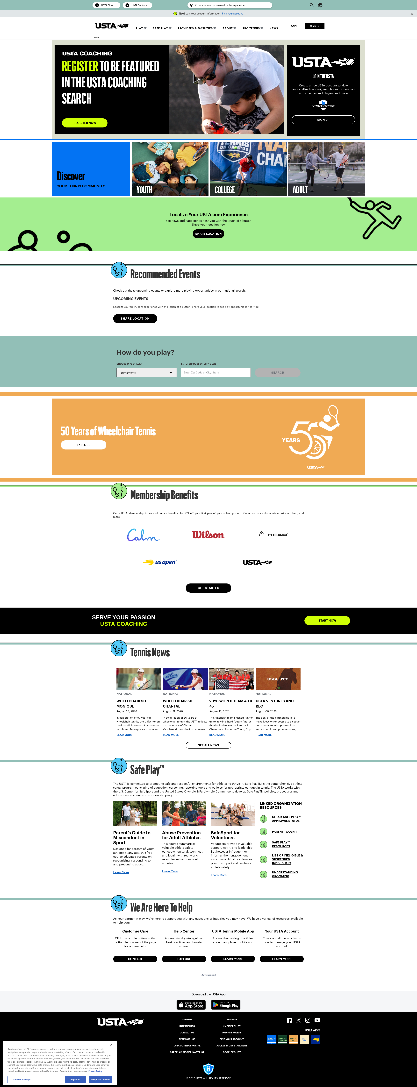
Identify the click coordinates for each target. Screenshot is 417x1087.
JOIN (294, 26)
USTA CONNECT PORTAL (187, 1045)
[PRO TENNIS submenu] (261, 28)
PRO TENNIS (251, 28)
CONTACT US (187, 1032)
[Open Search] (312, 5)
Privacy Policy (95, 1071)
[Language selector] (320, 5)
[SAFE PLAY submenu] (170, 28)
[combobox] (216, 372)
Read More (124, 735)
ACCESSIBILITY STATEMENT (231, 1045)
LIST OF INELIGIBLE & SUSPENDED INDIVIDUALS (287, 859)
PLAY (139, 28)
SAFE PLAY (160, 28)
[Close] (111, 1044)
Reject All (75, 1079)
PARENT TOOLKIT (284, 832)
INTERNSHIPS (187, 1026)
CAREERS (187, 1019)
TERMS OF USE (187, 1039)
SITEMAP (232, 1019)
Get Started (208, 588)
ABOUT (228, 28)
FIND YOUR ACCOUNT (232, 1039)
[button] (412, 14)
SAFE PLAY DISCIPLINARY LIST (187, 1052)
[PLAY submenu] (145, 28)
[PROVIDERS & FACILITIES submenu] (214, 28)
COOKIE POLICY (232, 1052)
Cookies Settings (21, 1079)
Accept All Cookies (100, 1079)
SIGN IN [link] (314, 26)
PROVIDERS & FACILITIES (195, 28)
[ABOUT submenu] (234, 28)
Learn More (121, 872)
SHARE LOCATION (135, 318)
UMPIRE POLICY (232, 1026)
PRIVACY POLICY (231, 1032)
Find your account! (232, 13)
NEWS (274, 28)
